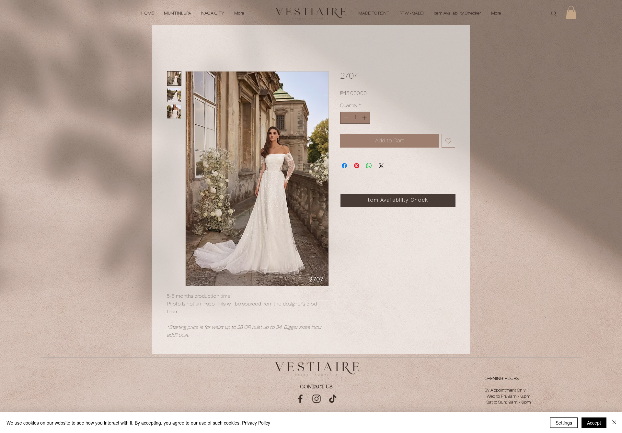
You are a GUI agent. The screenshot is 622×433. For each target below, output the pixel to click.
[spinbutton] (355, 117)
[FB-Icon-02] (300, 399)
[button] (571, 12)
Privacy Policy (256, 422)
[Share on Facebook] (344, 166)
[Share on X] (381, 166)
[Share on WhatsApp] (369, 166)
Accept (594, 422)
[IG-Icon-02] (316, 399)
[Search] (554, 13)
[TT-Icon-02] (333, 399)
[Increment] (365, 117)
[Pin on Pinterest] (357, 166)
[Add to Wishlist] (448, 141)
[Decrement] (345, 117)
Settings (564, 422)
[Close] (614, 422)
